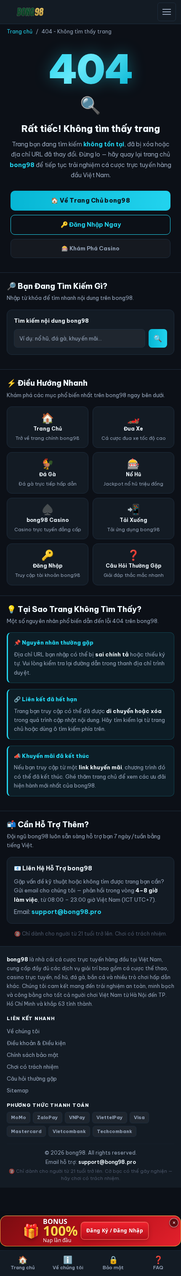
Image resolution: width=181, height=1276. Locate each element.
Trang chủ (19, 31)
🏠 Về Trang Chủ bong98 (90, 200)
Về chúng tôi (23, 1031)
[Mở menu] (166, 12)
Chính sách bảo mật (33, 1054)
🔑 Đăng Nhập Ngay (91, 224)
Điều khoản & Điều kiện (36, 1043)
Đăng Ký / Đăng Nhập (114, 1231)
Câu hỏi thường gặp (32, 1078)
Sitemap (18, 1090)
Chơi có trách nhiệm (33, 1066)
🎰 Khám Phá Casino (90, 248)
